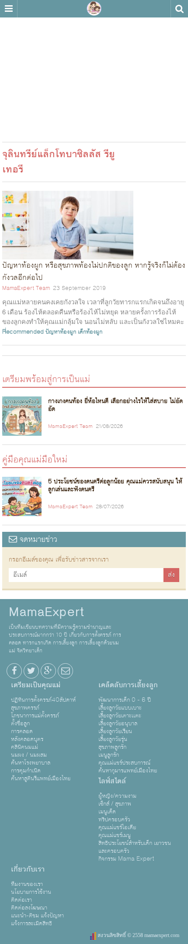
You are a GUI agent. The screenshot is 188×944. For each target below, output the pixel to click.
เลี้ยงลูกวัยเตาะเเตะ (119, 716)
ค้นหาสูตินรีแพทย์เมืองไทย (40, 778)
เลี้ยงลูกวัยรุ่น (112, 739)
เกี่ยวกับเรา (28, 869)
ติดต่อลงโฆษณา (29, 908)
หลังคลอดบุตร (27, 739)
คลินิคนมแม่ (24, 747)
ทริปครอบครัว (114, 819)
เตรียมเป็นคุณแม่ (35, 685)
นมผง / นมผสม (29, 755)
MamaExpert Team (26, 288)
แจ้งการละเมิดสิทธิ (31, 923)
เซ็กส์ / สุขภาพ (114, 804)
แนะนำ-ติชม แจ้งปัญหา (37, 916)
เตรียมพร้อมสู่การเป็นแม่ (46, 379)
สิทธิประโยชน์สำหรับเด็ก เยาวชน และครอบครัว (134, 847)
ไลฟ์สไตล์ (112, 781)
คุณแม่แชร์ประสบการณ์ (124, 763)
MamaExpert (94, 8)
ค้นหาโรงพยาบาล (30, 763)
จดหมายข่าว (37, 539)
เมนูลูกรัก (108, 755)
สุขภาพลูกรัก (112, 747)
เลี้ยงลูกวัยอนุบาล (117, 723)
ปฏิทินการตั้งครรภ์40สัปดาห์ (43, 700)
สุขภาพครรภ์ (25, 708)
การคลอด (22, 731)
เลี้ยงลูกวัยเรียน (115, 731)
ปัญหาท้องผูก (60, 332)
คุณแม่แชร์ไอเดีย (117, 827)
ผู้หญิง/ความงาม (117, 796)
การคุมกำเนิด (26, 771)
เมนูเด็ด (107, 812)
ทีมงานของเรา (27, 884)
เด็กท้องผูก (90, 332)
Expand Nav (8, 8)
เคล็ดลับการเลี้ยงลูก (128, 685)
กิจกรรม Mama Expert (126, 859)
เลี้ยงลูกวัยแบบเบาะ (120, 708)
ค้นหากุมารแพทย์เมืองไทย (127, 771)
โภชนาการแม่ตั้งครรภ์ (35, 716)
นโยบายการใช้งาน (31, 892)
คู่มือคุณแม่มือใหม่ (34, 459)
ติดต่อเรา (21, 900)
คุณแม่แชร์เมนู (114, 835)
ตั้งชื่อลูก (20, 723)
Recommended (23, 332)
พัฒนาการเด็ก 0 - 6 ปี (124, 700)
